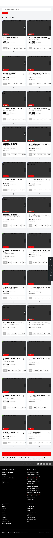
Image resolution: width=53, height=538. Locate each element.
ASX (28, 521)
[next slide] (25, 28)
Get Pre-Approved (6, 523)
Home (3, 506)
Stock (3, 510)
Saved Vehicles (5, 521)
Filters (5, 13)
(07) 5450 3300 (5, 482)
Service (3, 515)
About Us (4, 517)
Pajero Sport (30, 514)
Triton (28, 510)
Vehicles (4, 508)
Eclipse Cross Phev (31, 519)
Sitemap (26, 532)
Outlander (29, 515)
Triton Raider (30, 508)
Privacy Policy (21, 532)
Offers (3, 512)
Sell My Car (4, 519)
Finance (4, 514)
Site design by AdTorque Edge (45, 532)
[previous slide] (3, 28)
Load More (26, 454)
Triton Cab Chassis (31, 512)
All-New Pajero (30, 506)
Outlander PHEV (31, 517)
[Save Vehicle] (23, 39)
